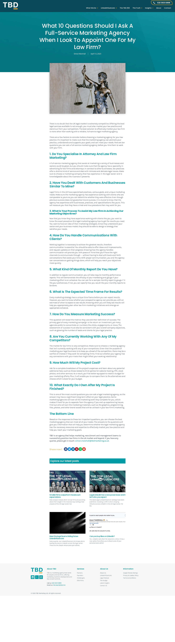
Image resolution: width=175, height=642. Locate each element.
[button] (66, 449)
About (158, 8)
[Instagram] (41, 577)
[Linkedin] (32, 577)
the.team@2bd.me (59, 585)
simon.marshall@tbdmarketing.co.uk (92, 441)
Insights (148, 8)
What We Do (91, 8)
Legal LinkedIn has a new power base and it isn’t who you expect (107, 496)
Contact (167, 8)
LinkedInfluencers (108, 8)
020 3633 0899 (56, 583)
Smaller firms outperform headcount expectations (65, 496)
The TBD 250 (125, 8)
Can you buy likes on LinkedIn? (102, 536)
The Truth (136, 8)
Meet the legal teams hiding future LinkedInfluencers (64, 537)
